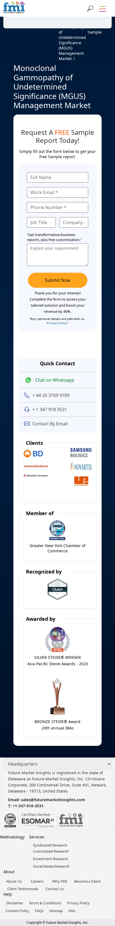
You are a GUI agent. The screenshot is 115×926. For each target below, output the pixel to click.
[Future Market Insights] (14, 8)
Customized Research (51, 851)
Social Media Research (51, 866)
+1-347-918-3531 (28, 805)
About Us (14, 881)
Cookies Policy (17, 910)
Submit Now (57, 280)
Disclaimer (14, 902)
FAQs (39, 910)
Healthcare (28, 21)
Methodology (12, 837)
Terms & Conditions (45, 902)
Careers (37, 881)
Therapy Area (51, 24)
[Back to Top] (101, 878)
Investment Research (50, 858)
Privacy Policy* (57, 323)
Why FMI (59, 881)
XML (72, 910)
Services (36, 837)
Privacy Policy (78, 902)
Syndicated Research (50, 845)
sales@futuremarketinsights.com (53, 799)
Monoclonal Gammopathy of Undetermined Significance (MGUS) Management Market (72, 40)
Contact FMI (36, 15)
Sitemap (56, 910)
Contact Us (54, 888)
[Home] (15, 40)
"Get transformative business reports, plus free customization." (54, 237)
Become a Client (87, 881)
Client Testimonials (22, 888)
